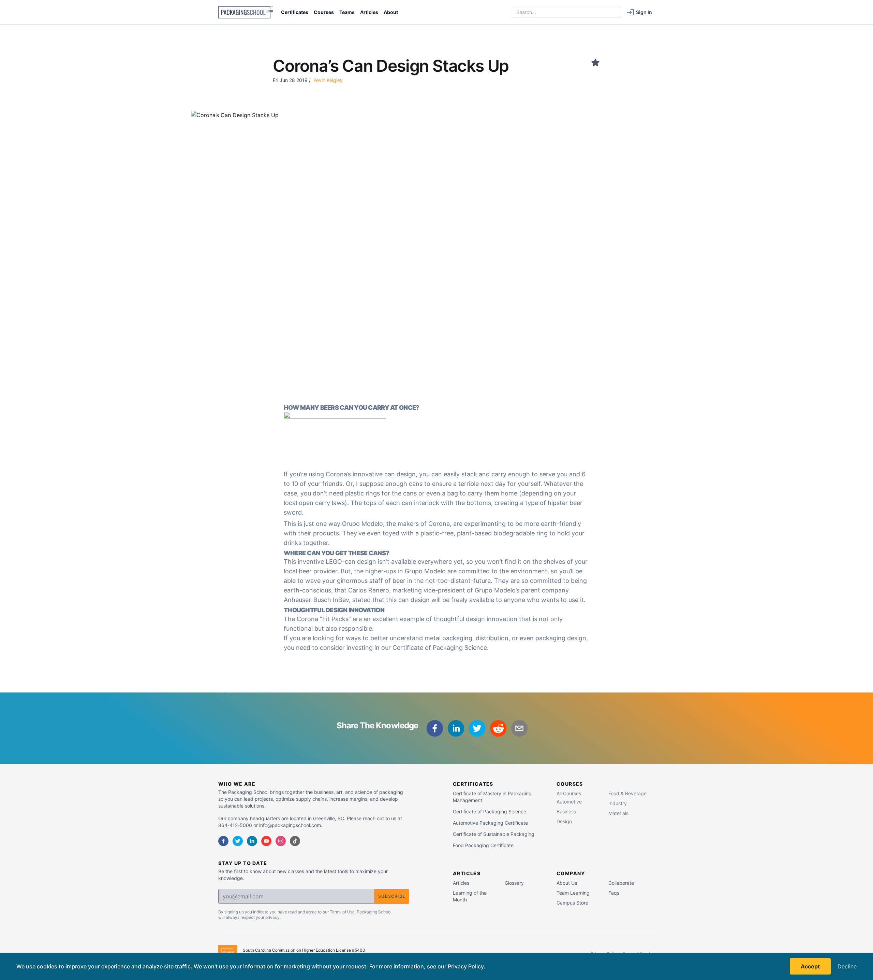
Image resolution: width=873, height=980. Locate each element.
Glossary (514, 883)
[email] (519, 728)
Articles (369, 12)
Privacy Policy (466, 966)
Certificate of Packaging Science (440, 647)
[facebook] (434, 728)
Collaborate (621, 883)
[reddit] (498, 728)
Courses (324, 12)
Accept (810, 966)
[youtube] (266, 841)
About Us (567, 883)
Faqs (613, 893)
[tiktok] (295, 841)
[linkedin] (455, 728)
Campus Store (572, 903)
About (391, 12)
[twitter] (477, 728)
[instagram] (281, 841)
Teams (347, 12)
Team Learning (573, 893)
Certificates (294, 12)
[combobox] (566, 12)
